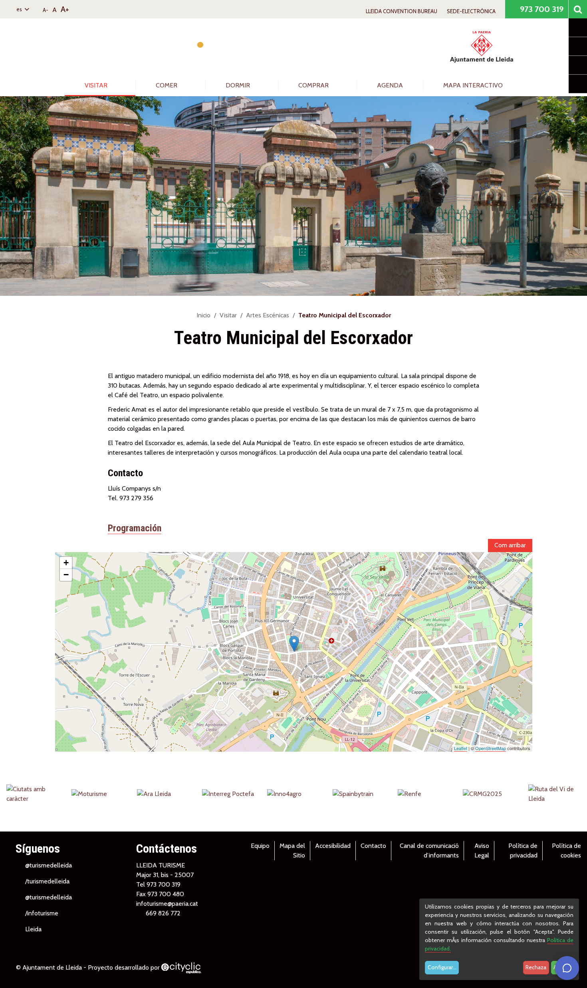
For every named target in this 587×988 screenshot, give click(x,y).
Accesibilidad (333, 845)
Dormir (239, 85)
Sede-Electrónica (471, 11)
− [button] (66, 575)
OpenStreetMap (490, 748)
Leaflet (460, 748)
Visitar (97, 85)
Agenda (390, 85)
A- (45, 10)
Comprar (314, 85)
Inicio (203, 315)
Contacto (373, 845)
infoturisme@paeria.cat (167, 903)
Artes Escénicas (267, 315)
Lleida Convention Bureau (401, 11)
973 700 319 (540, 9)
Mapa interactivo (473, 85)
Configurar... (442, 967)
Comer (167, 85)
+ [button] (66, 563)
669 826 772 (163, 913)
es (19, 9)
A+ (65, 9)
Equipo (260, 845)
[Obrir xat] (567, 968)
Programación (134, 528)
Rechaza (536, 967)
